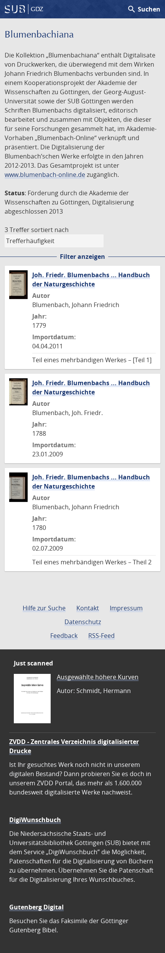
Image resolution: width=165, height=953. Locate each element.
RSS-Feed (101, 635)
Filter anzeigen (82, 256)
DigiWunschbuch (35, 820)
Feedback (64, 635)
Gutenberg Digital (36, 907)
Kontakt (87, 608)
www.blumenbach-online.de (45, 174)
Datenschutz (82, 622)
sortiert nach (50, 230)
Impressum (126, 608)
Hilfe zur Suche (44, 608)
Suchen (143, 9)
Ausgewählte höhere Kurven (98, 677)
